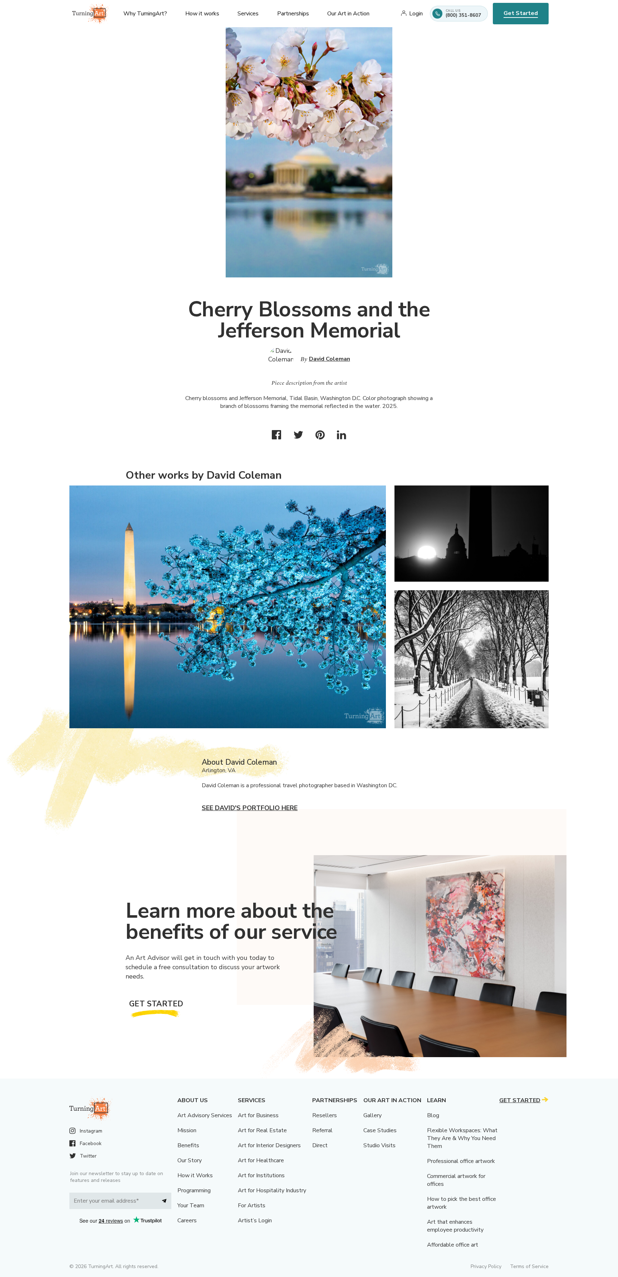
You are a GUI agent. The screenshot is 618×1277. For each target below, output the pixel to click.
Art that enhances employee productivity (455, 1226)
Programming (194, 1190)
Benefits (188, 1145)
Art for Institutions (261, 1175)
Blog (433, 1115)
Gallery (372, 1115)
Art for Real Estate (262, 1130)
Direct (320, 1145)
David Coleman (329, 359)
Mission (186, 1130)
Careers (187, 1220)
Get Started (521, 13)
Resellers (324, 1115)
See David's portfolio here (250, 808)
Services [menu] (248, 14)
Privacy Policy (486, 1266)
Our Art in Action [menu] (348, 14)
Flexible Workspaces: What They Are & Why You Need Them (462, 1138)
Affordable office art (452, 1245)
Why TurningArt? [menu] (145, 14)
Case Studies (380, 1130)
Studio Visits (379, 1145)
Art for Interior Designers (269, 1145)
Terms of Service (529, 1266)
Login (416, 14)
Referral (322, 1130)
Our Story (189, 1160)
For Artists (251, 1205)
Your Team (190, 1205)
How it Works (195, 1175)
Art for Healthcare (261, 1160)
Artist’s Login (255, 1220)
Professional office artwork (461, 1161)
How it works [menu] (202, 14)
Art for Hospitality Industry (272, 1190)
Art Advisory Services (204, 1115)
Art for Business (258, 1115)
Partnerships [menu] (293, 14)
